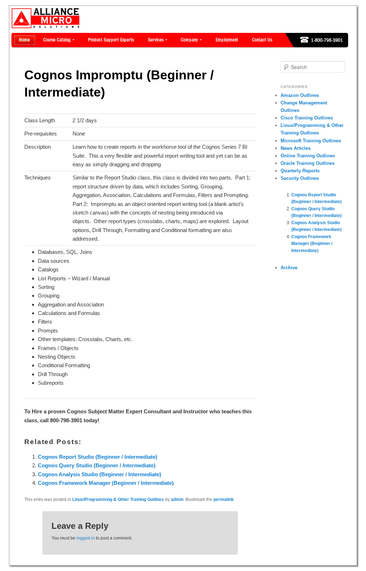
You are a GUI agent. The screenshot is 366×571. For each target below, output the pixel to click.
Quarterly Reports (300, 170)
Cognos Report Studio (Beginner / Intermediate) (97, 457)
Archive (289, 267)
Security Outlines (300, 178)
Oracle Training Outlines (308, 163)
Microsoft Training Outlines (311, 140)
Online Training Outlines (308, 155)
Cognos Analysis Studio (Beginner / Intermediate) (99, 474)
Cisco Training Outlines (307, 117)
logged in (85, 538)
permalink (223, 499)
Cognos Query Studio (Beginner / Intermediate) (96, 465)
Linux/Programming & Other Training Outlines (118, 499)
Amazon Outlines (300, 95)
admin (177, 499)
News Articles (296, 148)
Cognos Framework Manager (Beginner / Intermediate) (106, 483)
